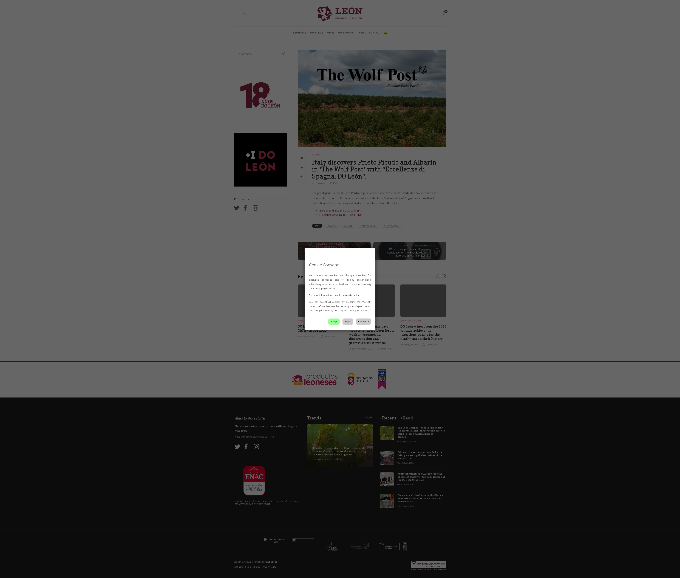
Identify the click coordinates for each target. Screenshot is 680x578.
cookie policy (352, 295)
